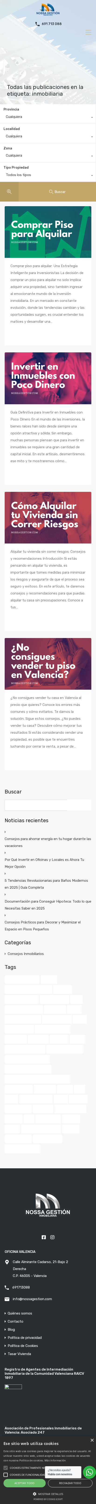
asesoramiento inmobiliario (28, 989)
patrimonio (45, 1089)
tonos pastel (48, 1119)
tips (29, 1119)
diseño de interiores (23, 1019)
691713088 (21, 1287)
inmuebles (38, 1039)
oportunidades (19, 1089)
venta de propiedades (41, 1129)
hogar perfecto (19, 1029)
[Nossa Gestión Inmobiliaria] (48, 14)
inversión (59, 1039)
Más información (55, 1460)
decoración (55, 1009)
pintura (65, 1089)
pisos (11, 1099)
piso (79, 1089)
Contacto (15, 1321)
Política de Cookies (23, 1346)
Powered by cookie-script (48, 1499)
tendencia (43, 1109)
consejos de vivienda (24, 1009)
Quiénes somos (20, 1313)
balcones (62, 989)
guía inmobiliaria (56, 1019)
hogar (79, 1019)
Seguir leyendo (26, 334)
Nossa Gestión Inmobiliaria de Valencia (37, 1079)
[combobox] (48, 117)
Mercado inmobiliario (65, 1049)
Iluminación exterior (52, 1029)
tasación (78, 1099)
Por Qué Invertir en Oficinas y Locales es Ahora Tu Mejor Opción (44, 863)
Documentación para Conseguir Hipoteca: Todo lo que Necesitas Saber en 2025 (48, 904)
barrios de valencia (22, 999)
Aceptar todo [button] (24, 1483)
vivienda (70, 1129)
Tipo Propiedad (16, 168)
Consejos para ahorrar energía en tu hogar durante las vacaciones (48, 842)
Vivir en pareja (18, 1139)
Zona (7, 148)
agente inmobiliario (22, 979)
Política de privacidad (25, 1338)
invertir (77, 1039)
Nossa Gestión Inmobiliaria (28, 1069)
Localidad (11, 129)
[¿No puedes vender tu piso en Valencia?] (48, 664)
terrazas (13, 1119)
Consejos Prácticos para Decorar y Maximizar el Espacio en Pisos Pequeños (43, 925)
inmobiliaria (16, 1039)
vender (12, 1129)
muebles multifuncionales (27, 1059)
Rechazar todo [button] (70, 1483)
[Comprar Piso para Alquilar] (48, 232)
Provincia (11, 109)
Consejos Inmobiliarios (26, 954)
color (76, 999)
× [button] (92, 1440)
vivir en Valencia (47, 1139)
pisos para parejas (35, 1099)
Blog (11, 1329)
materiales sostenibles (25, 1049)
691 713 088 (52, 24)
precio (61, 1099)
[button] (48, 1493)
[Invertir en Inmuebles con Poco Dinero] (48, 378)
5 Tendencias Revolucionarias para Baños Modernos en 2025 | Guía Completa (46, 884)
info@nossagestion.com (32, 1299)
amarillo (49, 979)
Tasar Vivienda (19, 1354)
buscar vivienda (54, 999)
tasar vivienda (18, 1109)
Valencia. (71, 1119)
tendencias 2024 (70, 1109)
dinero (74, 1009)
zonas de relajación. (22, 1149)
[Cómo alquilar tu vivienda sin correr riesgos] (48, 517)
